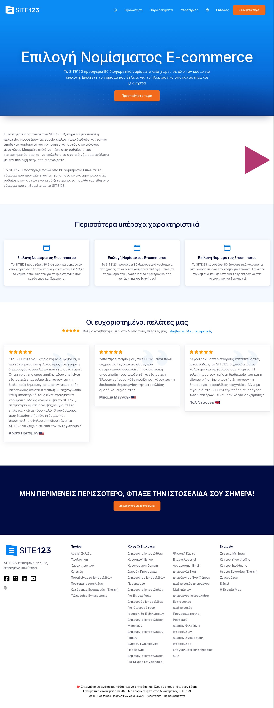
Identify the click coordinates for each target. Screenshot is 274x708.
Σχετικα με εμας (232, 553)
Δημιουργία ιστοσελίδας (145, 553)
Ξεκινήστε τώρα (249, 9)
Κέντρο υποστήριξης (235, 559)
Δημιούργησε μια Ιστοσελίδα (137, 505)
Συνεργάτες (229, 577)
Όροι (92, 695)
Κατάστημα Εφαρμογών (95, 589)
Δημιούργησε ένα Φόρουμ (191, 577)
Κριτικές (77, 571)
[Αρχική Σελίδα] (115, 10)
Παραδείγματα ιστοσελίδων (91, 577)
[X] (16, 579)
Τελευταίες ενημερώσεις (89, 595)
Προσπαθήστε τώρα (137, 96)
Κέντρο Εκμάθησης (233, 565)
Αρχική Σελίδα (81, 553)
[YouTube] (33, 579)
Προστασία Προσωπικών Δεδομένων (120, 695)
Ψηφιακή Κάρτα (184, 553)
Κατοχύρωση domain (143, 565)
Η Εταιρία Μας (230, 589)
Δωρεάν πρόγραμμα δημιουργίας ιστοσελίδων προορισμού (146, 577)
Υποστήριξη (189, 10)
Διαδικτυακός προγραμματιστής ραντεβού (186, 614)
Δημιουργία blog (184, 571)
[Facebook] (7, 579)
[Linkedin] (24, 579)
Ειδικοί (224, 583)
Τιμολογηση (133, 10)
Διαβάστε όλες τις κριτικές (191, 331)
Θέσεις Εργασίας (239, 571)
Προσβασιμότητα (174, 695)
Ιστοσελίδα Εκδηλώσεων (146, 614)
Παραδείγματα (161, 10)
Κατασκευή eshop (140, 559)
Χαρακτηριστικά (82, 565)
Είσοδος (222, 10)
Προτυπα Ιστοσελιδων (87, 583)
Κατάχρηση (154, 695)
